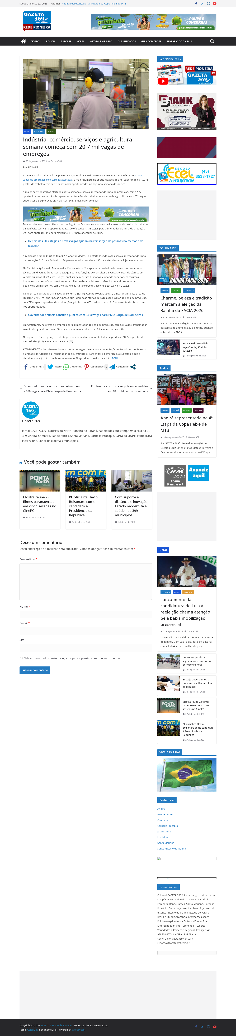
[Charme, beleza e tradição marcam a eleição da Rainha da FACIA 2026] (186, 269)
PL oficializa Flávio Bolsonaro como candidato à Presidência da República (83, 506)
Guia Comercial (151, 41)
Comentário (28, 559)
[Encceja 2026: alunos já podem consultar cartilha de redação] (168, 686)
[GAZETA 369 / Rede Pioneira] (24, 41)
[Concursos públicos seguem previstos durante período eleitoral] (168, 664)
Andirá (165, 290)
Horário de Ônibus (179, 41)
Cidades (36, 41)
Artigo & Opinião (101, 41)
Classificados (127, 41)
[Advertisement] (186, 215)
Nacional (188, 592)
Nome (25, 606)
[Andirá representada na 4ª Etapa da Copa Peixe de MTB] (186, 389)
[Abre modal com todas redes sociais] (133, 367)
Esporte (66, 41)
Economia (38, 131)
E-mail (25, 623)
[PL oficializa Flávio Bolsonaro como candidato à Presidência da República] (85, 472)
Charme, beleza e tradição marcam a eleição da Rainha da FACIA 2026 (186, 304)
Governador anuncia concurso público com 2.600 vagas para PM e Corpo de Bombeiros (85, 315)
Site (22, 640)
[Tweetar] (54, 367)
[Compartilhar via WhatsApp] (72, 367)
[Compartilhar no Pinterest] (93, 367)
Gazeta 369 (56, 161)
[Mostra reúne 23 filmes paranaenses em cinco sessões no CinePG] (40, 472)
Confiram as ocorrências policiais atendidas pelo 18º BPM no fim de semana (119, 388)
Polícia (50, 41)
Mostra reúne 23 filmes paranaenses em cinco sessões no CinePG (39, 504)
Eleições (166, 592)
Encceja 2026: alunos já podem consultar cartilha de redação (197, 683)
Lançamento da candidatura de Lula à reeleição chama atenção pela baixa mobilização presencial (185, 612)
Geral (81, 41)
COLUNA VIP (189, 290)
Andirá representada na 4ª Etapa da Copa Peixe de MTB (187, 424)
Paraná (51, 131)
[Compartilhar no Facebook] (32, 367)
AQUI (114, 358)
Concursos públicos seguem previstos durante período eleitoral (198, 661)
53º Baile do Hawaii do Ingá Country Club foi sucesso (195, 347)
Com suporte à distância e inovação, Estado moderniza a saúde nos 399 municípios (131, 506)
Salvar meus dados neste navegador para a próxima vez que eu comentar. (72, 658)
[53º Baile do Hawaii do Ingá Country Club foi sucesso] (168, 350)
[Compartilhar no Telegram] (119, 367)
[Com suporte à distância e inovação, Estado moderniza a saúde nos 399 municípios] (131, 472)
